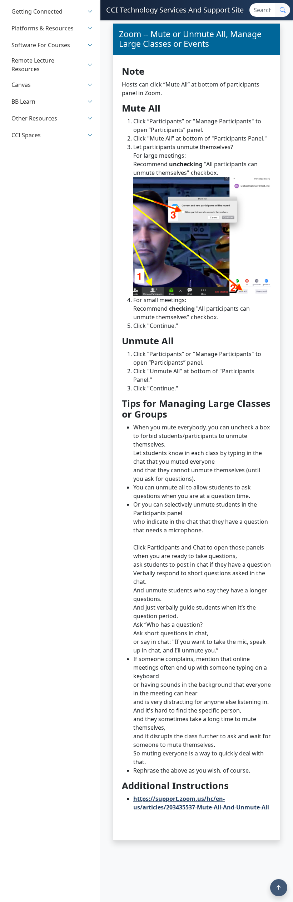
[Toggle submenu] (90, 11)
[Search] (282, 10)
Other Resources (34, 118)
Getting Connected (37, 11)
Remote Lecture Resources (32, 64)
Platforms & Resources (42, 28)
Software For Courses (40, 45)
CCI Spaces (26, 135)
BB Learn (23, 101)
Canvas (21, 85)
